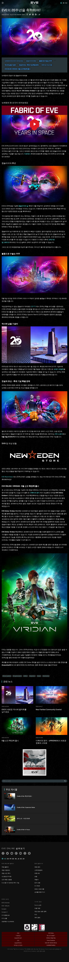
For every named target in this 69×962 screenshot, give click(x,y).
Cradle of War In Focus (23, 829)
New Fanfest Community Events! (49, 709)
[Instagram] (25, 853)
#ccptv (39, 676)
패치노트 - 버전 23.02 (23, 818)
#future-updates (7, 676)
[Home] (34, 4)
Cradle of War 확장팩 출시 (24, 796)
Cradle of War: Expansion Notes (26, 807)
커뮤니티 (37, 873)
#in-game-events (17, 676)
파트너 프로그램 (39, 889)
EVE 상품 (4, 918)
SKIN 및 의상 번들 (47, 65)
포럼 (35, 876)
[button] (63, 3)
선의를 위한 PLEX (39, 892)
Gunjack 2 (4, 912)
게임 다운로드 (6, 870)
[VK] (29, 853)
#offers (25, 676)
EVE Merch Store (7, 477)
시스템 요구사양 (6, 876)
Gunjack (4, 909)
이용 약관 (37, 908)
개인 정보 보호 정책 (40, 911)
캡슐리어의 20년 (31, 61)
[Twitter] (7, 853)
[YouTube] (11, 853)
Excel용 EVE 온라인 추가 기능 (10, 882)
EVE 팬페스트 (6, 915)
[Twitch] (16, 853)
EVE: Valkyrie (5, 905)
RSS (35, 914)
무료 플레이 (5, 867)
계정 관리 (37, 867)
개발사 (36, 879)
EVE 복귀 (37, 886)
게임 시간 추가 (6, 873)
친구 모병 (37, 882)
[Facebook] (3, 853)
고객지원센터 (38, 870)
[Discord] (20, 853)
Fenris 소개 (37, 905)
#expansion (32, 676)
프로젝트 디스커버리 (8, 921)
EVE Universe (6, 902)
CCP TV (33, 306)
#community (46, 676)
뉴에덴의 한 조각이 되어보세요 (14, 61)
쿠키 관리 (37, 917)
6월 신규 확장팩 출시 (10, 741)
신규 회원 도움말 (7, 879)
